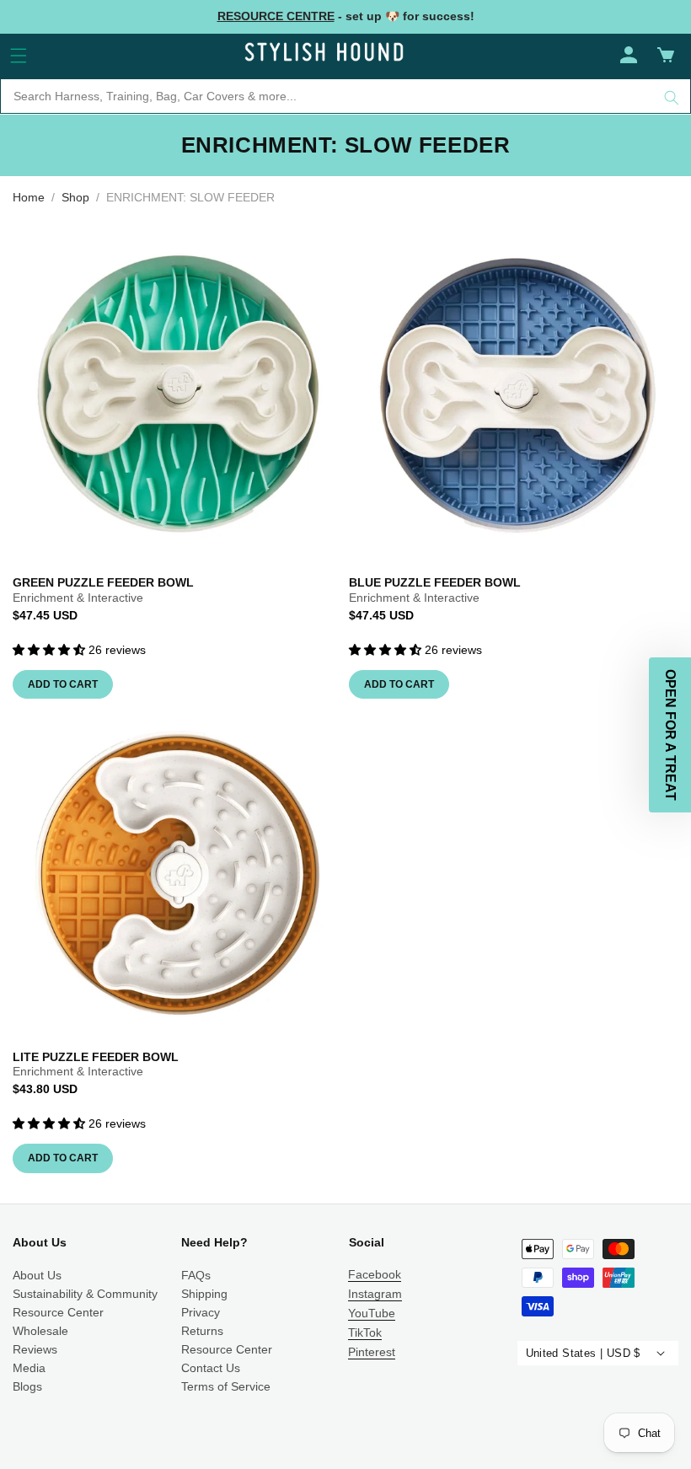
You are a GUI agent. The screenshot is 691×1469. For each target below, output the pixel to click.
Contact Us (210, 1368)
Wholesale (40, 1331)
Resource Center (58, 1312)
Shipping (204, 1293)
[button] (18, 55)
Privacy (200, 1312)
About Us (37, 1275)
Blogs (27, 1386)
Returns (202, 1331)
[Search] (671, 97)
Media (29, 1368)
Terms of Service (226, 1386)
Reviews (35, 1349)
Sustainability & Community (85, 1293)
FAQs (196, 1275)
